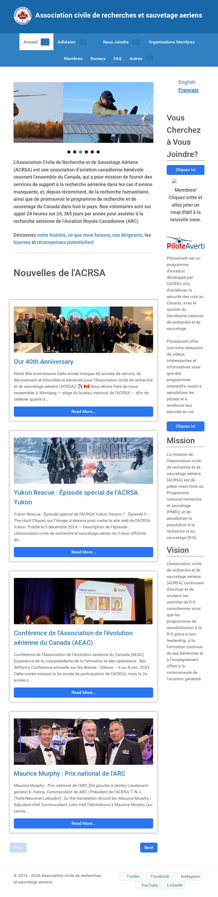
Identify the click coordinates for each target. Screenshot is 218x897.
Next (148, 847)
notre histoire (51, 235)
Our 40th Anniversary (43, 361)
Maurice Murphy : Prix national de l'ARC (69, 773)
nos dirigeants (127, 235)
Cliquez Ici (185, 169)
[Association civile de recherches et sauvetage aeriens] (109, 23)
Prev (18, 847)
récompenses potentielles (65, 242)
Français (188, 90)
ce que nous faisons (89, 235)
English (186, 82)
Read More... (84, 411)
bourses (22, 242)
